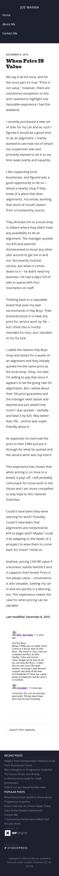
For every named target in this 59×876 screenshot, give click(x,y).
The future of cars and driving (21, 774)
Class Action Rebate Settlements (23, 810)
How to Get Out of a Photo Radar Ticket (27, 806)
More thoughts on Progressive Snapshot (28, 769)
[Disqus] (29, 668)
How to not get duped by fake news (25, 787)
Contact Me (11, 815)
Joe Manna (29, 7)
